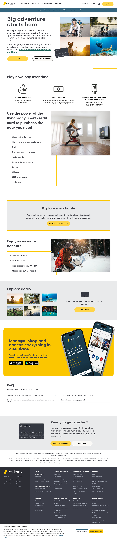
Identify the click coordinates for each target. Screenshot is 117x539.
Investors (6, 484)
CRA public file (96, 522)
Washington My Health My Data (100, 505)
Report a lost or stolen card (80, 491)
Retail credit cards (78, 481)
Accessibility (95, 501)
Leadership (19, 476)
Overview (56, 503)
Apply (18, 59)
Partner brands (39, 505)
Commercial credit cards (61, 508)
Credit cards (38, 476)
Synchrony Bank (39, 479)
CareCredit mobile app (79, 503)
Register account (77, 479)
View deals (85, 309)
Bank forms (95, 484)
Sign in (94, 474)
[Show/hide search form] (99, 4)
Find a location (39, 508)
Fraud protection (96, 517)
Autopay (75, 493)
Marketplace (38, 501)
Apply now (82, 443)
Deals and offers (39, 503)
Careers (6, 481)
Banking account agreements (100, 513)
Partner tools (57, 510)
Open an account (97, 476)
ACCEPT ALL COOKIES (96, 531)
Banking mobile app (59, 479)
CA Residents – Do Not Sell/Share (101, 508)
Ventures (18, 481)
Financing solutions (59, 505)
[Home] (10, 3)
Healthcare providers (78, 505)
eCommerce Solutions (60, 515)
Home (74, 501)
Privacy (94, 503)
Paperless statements (79, 484)
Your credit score (77, 486)
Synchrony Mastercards (41, 481)
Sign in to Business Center (61, 501)
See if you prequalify (42, 59)
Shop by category (39, 510)
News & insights (8, 479)
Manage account (77, 474)
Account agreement (97, 488)
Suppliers (18, 479)
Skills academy (20, 484)
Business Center (39, 488)
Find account (57, 476)
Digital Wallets (58, 488)
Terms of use (95, 515)
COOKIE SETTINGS (82, 531)
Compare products (97, 479)
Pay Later (37, 484)
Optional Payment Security (80, 488)
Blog (55, 486)
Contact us (57, 474)
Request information (59, 517)
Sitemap (18, 486)
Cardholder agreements (98, 510)
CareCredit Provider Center (42, 491)
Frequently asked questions (61, 484)
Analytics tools (58, 513)
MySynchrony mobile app (61, 481)
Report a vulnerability (98, 520)
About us (6, 476)
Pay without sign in (78, 476)
